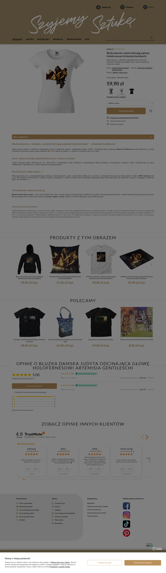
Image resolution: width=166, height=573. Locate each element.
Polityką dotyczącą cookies (60, 562)
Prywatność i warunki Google (59, 567)
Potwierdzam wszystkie (143, 563)
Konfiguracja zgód (104, 563)
